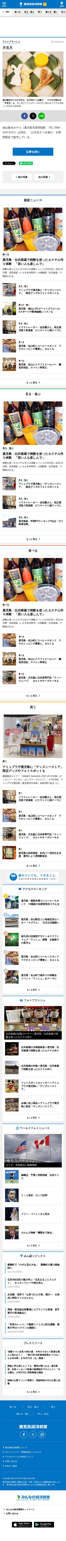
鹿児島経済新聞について (16, 1447)
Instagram (42, 1434)
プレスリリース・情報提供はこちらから (23, 1452)
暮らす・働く (52, 12)
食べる (18, 12)
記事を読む (33, 151)
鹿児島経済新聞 (30, 4)
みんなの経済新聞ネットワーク (33, 1497)
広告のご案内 (11, 1466)
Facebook (23, 1434)
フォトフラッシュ (11, 41)
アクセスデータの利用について (19, 1456)
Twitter (33, 1434)
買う (40, 12)
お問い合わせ (11, 1461)
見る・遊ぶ (29, 12)
